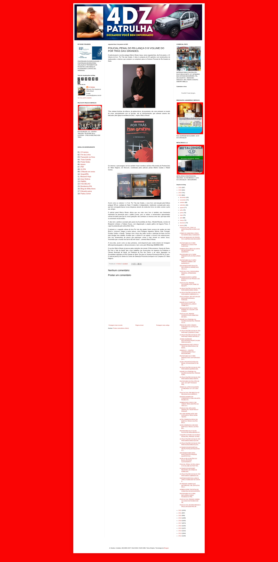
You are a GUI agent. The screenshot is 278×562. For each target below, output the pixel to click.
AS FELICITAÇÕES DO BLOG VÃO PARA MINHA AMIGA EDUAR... (190, 439)
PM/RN (83, 181)
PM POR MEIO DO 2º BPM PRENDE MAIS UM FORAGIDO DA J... (190, 357)
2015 (180, 528)
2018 (180, 520)
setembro (183, 205)
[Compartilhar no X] (136, 264)
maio (181, 215)
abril (181, 218)
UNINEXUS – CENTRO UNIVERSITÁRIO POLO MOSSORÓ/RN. (187, 352)
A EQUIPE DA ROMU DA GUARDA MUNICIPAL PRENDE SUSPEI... (190, 435)
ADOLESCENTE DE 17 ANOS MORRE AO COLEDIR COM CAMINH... (189, 309)
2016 (180, 526)
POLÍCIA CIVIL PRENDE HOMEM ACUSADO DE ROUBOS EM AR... (189, 501)
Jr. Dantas (118, 263)
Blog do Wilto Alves (87, 189)
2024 (180, 192)
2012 (180, 536)
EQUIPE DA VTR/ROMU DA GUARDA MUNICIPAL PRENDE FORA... (190, 373)
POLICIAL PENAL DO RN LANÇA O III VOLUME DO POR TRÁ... (189, 465)
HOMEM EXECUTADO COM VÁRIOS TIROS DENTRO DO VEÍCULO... (189, 404)
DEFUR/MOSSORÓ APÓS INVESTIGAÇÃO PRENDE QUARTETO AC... (188, 454)
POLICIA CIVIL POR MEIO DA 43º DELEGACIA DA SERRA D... (189, 393)
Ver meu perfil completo (85, 98)
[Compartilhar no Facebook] (138, 264)
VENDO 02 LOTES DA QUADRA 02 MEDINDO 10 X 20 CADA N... (189, 388)
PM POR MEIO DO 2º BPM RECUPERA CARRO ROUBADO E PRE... (187, 495)
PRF (82, 167)
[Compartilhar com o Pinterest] (141, 264)
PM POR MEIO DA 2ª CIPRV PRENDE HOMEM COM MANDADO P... (188, 261)
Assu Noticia (85, 179)
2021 (180, 513)
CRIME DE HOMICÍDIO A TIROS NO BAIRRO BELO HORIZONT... (190, 234)
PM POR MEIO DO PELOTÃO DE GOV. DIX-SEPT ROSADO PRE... (189, 383)
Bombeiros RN (86, 186)
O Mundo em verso (87, 172)
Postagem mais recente (115, 325)
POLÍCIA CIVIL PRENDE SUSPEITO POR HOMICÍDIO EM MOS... (189, 315)
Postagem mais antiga (162, 325)
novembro (183, 200)
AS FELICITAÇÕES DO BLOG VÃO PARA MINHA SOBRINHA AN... (190, 474)
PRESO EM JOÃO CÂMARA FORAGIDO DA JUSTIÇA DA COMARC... (189, 326)
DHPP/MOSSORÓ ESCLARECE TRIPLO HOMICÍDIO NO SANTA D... (190, 479)
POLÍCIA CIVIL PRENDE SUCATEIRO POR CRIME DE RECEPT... (189, 284)
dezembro (183, 197)
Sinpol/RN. (84, 174)
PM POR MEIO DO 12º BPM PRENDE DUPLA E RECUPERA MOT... (190, 256)
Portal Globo (85, 162)
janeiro (182, 225)
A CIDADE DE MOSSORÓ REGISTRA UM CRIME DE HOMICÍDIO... (188, 470)
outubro (182, 202)
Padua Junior (85, 194)
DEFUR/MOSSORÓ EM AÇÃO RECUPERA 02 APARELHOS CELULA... (189, 267)
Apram (82, 164)
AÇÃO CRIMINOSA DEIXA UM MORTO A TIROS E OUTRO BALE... (189, 421)
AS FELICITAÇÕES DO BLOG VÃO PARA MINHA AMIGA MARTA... (190, 378)
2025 (180, 190)
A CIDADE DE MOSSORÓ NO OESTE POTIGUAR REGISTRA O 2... (190, 449)
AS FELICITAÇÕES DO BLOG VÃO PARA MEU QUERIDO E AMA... (190, 331)
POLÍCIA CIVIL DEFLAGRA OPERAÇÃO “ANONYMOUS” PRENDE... (189, 409)
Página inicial (139, 325)
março (182, 220)
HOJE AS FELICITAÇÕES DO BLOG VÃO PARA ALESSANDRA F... (188, 460)
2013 (180, 533)
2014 (180, 531)
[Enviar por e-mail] (132, 264)
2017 (180, 523)
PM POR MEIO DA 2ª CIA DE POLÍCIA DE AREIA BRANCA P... (190, 431)
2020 (180, 515)
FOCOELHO (85, 184)
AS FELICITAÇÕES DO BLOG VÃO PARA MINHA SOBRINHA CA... (190, 293)
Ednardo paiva (86, 191)
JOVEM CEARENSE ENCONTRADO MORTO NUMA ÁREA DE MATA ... (190, 340)
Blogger (166, 548)
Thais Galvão (85, 159)
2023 (180, 195)
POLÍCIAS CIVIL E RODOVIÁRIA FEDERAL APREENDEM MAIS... (189, 273)
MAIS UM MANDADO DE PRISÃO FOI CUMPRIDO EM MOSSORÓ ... (190, 239)
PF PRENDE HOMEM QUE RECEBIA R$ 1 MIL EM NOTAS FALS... (190, 485)
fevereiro (182, 223)
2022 (180, 510)
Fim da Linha (85, 155)
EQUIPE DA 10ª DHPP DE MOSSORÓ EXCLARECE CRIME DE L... (188, 304)
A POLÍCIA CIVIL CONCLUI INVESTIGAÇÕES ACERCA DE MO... (190, 229)
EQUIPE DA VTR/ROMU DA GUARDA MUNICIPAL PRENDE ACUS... (190, 321)
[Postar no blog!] (134, 264)
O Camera (84, 152)
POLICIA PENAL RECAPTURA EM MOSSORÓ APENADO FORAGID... (190, 298)
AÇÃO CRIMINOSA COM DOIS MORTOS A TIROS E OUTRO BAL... (189, 426)
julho (181, 210)
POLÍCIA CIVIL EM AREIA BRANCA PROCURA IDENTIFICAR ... (190, 505)
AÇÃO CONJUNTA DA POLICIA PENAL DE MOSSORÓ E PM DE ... (189, 363)
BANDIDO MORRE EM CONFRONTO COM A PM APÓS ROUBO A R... (190, 398)
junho (182, 212)
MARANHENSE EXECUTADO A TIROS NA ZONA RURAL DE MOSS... (189, 346)
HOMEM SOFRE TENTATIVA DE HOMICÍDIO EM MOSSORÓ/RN (190, 490)
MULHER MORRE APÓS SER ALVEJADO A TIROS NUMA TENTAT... (188, 415)
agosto (182, 207)
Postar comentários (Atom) (121, 328)
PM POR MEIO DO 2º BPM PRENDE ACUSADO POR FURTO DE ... (188, 244)
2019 (180, 518)
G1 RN (83, 169)
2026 (180, 187)
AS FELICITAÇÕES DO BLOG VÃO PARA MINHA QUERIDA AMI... (190, 368)
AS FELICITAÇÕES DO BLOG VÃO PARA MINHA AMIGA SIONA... (190, 289)
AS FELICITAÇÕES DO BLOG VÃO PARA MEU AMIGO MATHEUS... (190, 335)
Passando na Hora (87, 157)
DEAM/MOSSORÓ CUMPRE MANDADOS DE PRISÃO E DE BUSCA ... (190, 278)
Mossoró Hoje (85, 176)
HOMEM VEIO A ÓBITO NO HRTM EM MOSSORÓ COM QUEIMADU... (190, 250)
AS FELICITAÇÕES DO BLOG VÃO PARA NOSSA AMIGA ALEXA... (190, 443)
